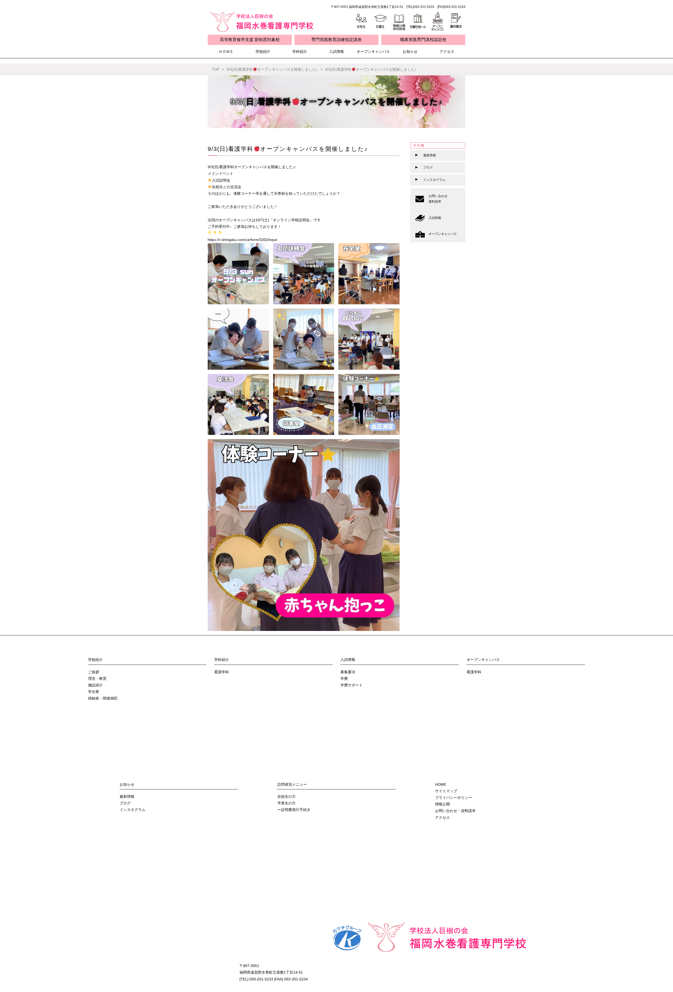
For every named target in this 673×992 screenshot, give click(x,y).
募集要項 (347, 672)
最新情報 (127, 796)
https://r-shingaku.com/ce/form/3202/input (242, 240)
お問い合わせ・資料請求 (455, 811)
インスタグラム (132, 810)
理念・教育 (97, 678)
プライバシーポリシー (453, 797)
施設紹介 (95, 685)
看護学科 (221, 672)
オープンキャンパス (373, 51)
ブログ (125, 803)
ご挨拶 (93, 672)
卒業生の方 (286, 803)
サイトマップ (446, 791)
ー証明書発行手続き (293, 810)
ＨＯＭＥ (226, 51)
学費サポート (351, 685)
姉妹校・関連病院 (103, 698)
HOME (440, 784)
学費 (344, 678)
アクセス (447, 51)
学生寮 (93, 692)
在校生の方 (286, 796)
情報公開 (442, 804)
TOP (215, 69)
